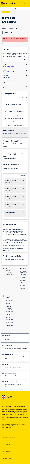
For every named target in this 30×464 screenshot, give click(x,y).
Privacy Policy (8, 444)
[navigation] (11, 263)
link (10, 135)
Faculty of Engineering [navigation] (9, 66)
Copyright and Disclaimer (10, 437)
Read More (24, 60)
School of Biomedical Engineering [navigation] (12, 71)
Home (2, 8)
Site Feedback (8, 458)
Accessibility (7, 451)
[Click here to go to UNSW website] (4, 4)
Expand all (24, 97)
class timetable (15, 236)
